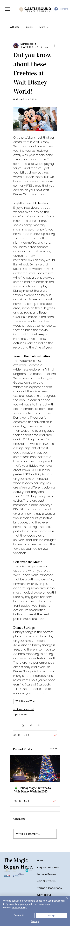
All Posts (15, 27)
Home (40, 860)
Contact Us (44, 895)
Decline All (19, 915)
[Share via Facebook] (14, 725)
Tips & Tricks (20, 714)
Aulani (29, 27)
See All (53, 748)
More (42, 27)
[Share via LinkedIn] (30, 725)
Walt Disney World (25, 701)
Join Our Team (46, 881)
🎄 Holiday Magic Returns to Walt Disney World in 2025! (32, 789)
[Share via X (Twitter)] (22, 725)
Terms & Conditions (49, 888)
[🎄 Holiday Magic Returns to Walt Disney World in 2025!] (35, 768)
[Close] (65, 900)
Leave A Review (46, 874)
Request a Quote (48, 867)
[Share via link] (38, 725)
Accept (51, 915)
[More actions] (55, 46)
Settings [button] (35, 921)
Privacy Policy (19, 907)
